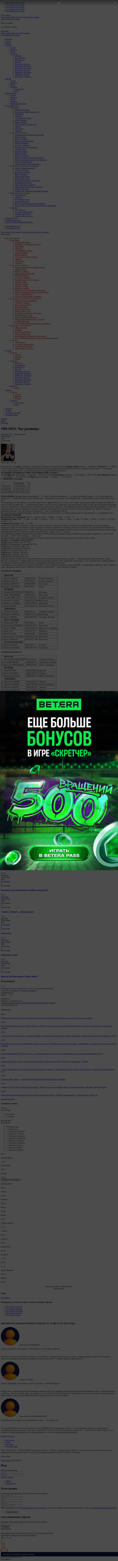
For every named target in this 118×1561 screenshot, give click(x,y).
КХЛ (17, 91)
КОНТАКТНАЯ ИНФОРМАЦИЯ (19, 222)
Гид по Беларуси (12, 106)
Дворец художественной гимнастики (29, 158)
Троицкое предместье (23, 183)
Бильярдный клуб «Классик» (26, 147)
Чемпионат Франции (23, 72)
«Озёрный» (19, 114)
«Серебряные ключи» (23, 118)
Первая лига (19, 60)
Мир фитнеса (59, 1289)
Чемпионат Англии (22, 64)
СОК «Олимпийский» (23, 162)
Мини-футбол (11, 93)
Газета (8, 1442)
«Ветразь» (19, 116)
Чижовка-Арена (21, 152)
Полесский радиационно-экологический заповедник (35, 206)
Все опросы (5, 1298)
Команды (13, 386)
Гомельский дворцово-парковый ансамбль (31, 191)
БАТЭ (17, 388)
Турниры (13, 54)
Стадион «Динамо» (22, 145)
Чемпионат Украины (23, 77)
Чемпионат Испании (23, 66)
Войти (17, 228)
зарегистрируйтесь (29, 991)
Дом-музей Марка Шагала (25, 185)
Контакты (9, 1444)
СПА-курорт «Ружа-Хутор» (26, 124)
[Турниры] (2, 1538)
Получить (5, 31)
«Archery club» (20, 149)
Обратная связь (12, 218)
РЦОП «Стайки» (21, 139)
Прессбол (4, 423)
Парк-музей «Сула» (22, 179)
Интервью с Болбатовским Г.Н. (27, 112)
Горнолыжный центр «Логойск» (27, 164)
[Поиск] (10, 1538)
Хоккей (8, 79)
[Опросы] (5, 1538)
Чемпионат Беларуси (18, 104)
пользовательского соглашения (33, 1508)
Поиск (17, 226)
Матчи (8, 43)
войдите (15, 991)
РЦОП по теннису (22, 156)
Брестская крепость (22, 172)
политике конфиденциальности (103, 1508)
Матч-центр (10, 1440)
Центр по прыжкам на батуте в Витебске (31, 160)
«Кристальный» (21, 120)
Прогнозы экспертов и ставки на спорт (18, 1554)
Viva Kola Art (20, 210)
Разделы (13, 353)
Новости (9, 39)
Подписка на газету (13, 220)
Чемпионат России (22, 75)
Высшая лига (20, 58)
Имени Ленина (21, 122)
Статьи (8, 41)
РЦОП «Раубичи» (22, 143)
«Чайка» (18, 127)
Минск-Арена (20, 137)
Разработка (5, 1460)
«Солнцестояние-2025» (24, 212)
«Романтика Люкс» (22, 110)
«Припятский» (20, 195)
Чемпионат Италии (22, 70)
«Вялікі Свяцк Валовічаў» (25, 168)
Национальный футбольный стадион (29, 135)
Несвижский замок (22, 176)
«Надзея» (18, 131)
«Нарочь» (18, 197)
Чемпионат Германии (23, 68)
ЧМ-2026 (18, 56)
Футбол (9, 45)
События (13, 208)
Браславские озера (22, 201)
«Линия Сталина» (22, 170)
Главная (4, 419)
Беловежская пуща (22, 199)
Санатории (14, 240)
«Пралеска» (19, 129)
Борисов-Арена (21, 154)
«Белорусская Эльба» (23, 214)
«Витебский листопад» (24, 216)
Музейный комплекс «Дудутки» (27, 181)
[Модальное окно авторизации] (7, 1538)
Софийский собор (22, 189)
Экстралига (19, 89)
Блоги (3, 421)
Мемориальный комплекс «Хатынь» (29, 187)
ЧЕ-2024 (18, 62)
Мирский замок (21, 174)
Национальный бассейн (24, 141)
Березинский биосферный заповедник (30, 204)
